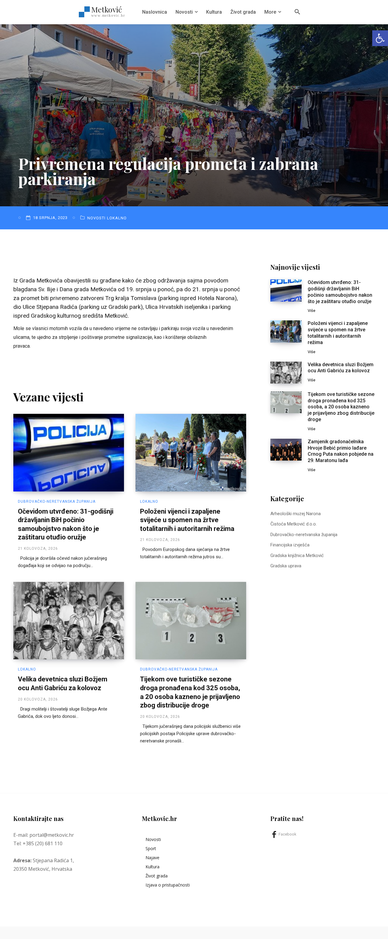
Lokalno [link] (117, 218)
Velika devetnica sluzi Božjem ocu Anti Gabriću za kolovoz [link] (340, 368)
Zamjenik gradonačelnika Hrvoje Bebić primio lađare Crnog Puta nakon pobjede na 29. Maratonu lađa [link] (340, 451)
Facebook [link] (287, 834)
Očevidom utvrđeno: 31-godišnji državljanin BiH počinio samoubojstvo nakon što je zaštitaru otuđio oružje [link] (340, 291)
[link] (380, 38)
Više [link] (311, 310)
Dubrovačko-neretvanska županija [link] (56, 501)
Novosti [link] (96, 218)
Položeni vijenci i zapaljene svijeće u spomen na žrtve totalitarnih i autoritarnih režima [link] (187, 520)
